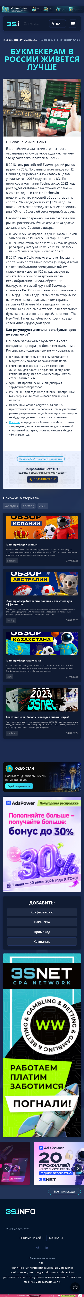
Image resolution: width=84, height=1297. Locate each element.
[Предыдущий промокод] (6, 1168)
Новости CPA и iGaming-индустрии (41, 459)
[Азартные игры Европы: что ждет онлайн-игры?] (42, 712)
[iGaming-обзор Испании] (42, 539)
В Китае (14, 422)
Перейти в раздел (19, 786)
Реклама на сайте (32, 1238)
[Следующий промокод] (78, 1168)
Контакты (56, 1238)
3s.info (70, 1272)
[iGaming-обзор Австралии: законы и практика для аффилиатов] (42, 597)
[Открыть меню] (73, 24)
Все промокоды (64, 1191)
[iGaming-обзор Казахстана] (42, 655)
